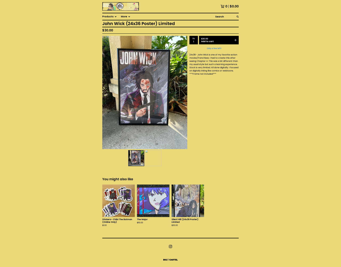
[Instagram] (170, 246)
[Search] (238, 16)
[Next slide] (183, 92)
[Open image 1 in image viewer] (144, 92)
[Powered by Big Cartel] (170, 260)
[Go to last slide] (106, 92)
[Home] (120, 6)
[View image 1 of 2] (136, 158)
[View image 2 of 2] (153, 158)
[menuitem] (109, 16)
